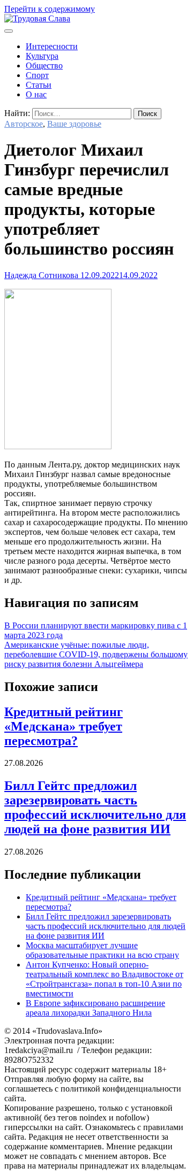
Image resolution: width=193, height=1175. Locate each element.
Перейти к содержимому (49, 8)
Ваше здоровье (74, 123)
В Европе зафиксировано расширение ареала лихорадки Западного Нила (95, 1008)
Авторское (23, 123)
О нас (36, 94)
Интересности (52, 46)
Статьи (38, 84)
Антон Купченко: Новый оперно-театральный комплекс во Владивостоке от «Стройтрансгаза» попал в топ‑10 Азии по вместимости (104, 979)
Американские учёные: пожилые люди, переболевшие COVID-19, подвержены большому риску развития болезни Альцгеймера (96, 654)
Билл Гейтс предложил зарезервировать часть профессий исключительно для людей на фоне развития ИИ (95, 807)
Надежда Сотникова (41, 275)
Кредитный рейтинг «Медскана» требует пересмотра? (63, 726)
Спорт (37, 75)
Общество (44, 65)
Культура (42, 55)
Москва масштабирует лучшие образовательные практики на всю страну (102, 950)
